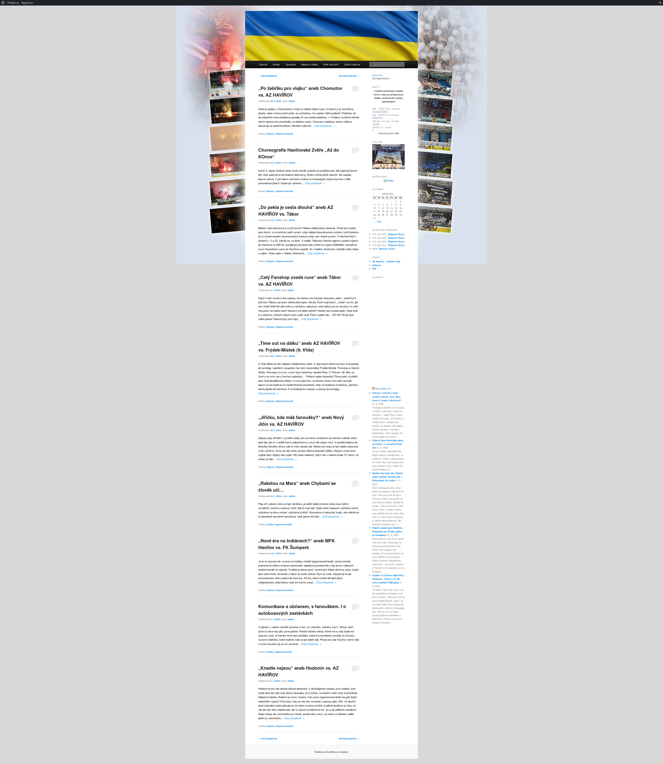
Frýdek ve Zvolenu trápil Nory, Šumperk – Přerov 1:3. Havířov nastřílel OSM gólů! (388, 579)
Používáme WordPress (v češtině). (331, 751)
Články (270, 524)
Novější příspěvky (349, 75)
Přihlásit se (13, 2)
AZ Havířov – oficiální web (386, 261)
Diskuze (263, 64)
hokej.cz (376, 265)
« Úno (378, 221)
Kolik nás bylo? (331, 64)
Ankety (276, 64)
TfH (374, 268)
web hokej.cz (383, 389)
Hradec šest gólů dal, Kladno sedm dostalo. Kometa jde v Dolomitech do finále (387, 476)
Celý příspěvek (324, 125)
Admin (292, 101)
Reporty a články (309, 64)
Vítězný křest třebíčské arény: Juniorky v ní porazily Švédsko (388, 444)
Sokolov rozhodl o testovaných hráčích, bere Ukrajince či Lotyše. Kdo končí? (386, 396)
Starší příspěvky (267, 75)
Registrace (27, 2)
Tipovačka (290, 64)
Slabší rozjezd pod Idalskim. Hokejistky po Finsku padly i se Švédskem (387, 531)
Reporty (271, 133)
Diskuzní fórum (396, 234)
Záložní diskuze (352, 64)
